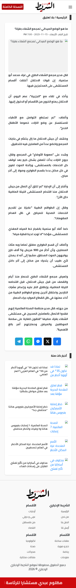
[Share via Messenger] (38, 341)
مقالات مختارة (27, 557)
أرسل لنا (65, 527)
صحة (32, 546)
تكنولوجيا (30, 540)
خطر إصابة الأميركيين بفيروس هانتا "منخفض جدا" (28, 408)
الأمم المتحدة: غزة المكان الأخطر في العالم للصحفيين (29, 446)
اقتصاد (31, 527)
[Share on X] (47, 341)
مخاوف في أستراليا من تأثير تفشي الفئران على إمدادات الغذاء (29, 464)
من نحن (65, 516)
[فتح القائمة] (70, 7)
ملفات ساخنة (62, 540)
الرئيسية (61, 17)
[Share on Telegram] (19, 341)
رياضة (66, 551)
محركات (31, 551)
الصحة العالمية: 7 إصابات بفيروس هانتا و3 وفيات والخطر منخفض (29, 427)
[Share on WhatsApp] (28, 341)
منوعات (65, 557)
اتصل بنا (65, 522)
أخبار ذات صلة (59, 355)
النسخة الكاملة (13, 7)
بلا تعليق (48, 17)
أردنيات (31, 511)
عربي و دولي (28, 516)
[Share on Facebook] (57, 341)
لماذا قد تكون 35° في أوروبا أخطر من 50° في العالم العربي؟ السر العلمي (29, 371)
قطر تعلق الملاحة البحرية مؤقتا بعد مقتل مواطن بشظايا (30, 389)
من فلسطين (28, 522)
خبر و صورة (63, 546)
